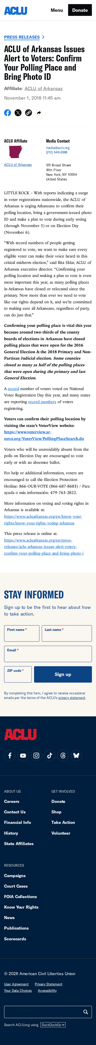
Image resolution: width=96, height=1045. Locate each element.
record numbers (42, 401)
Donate (80, 10)
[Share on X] (18, 114)
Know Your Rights (21, 906)
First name (15, 630)
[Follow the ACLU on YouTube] (23, 755)
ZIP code (14, 671)
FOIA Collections (20, 896)
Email (11, 650)
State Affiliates (19, 843)
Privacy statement (48, 984)
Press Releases (22, 37)
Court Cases (16, 886)
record (13, 388)
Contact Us (15, 811)
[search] (86, 1012)
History (11, 833)
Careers (11, 801)
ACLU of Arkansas (44, 88)
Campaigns (15, 875)
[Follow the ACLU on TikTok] (49, 755)
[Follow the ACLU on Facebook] (9, 755)
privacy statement (72, 698)
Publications (16, 927)
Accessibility (47, 990)
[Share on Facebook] (7, 114)
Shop (56, 811)
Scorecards (15, 938)
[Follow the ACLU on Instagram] (36, 755)
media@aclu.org (58, 148)
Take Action (63, 822)
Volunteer (60, 833)
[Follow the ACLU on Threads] (63, 755)
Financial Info (17, 822)
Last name (53, 630)
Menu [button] (57, 10)
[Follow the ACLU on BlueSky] (76, 755)
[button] (28, 113)
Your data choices (18, 990)
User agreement (16, 984)
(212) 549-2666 (57, 152)
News (9, 917)
